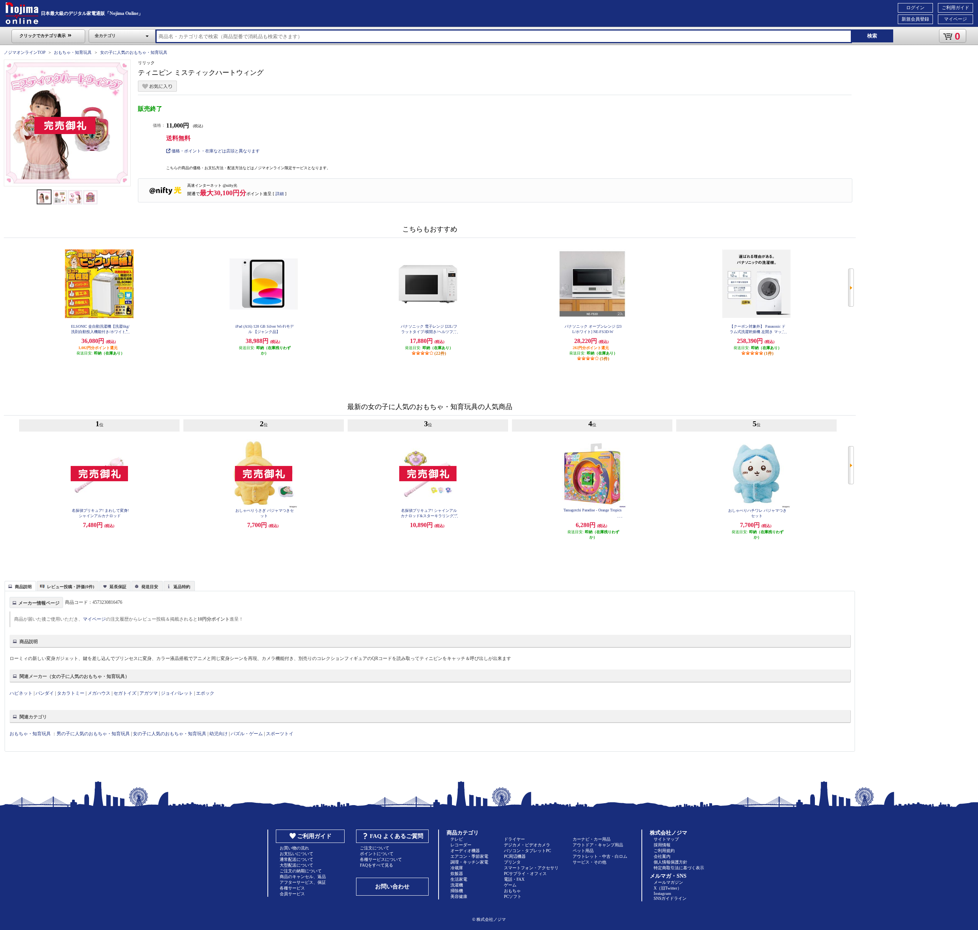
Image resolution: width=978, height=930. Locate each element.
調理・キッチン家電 (469, 862)
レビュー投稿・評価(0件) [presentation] (70, 586)
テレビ (456, 839)
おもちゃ (512, 890)
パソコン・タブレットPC (527, 850)
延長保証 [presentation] (118, 586)
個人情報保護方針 (670, 862)
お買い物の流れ (294, 848)
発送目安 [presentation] (149, 586)
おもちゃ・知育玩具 (73, 52)
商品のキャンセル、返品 (303, 876)
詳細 (279, 193)
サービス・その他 (589, 862)
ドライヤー (514, 839)
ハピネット (21, 693)
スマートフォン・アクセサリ (531, 867)
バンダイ (45, 693)
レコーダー (460, 845)
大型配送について (296, 865)
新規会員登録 (915, 19)
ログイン (915, 7)
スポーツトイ (279, 733)
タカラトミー (70, 693)
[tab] (20, 586)
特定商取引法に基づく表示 (679, 867)
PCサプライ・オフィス (525, 873)
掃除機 (456, 890)
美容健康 (458, 896)
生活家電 (458, 879)
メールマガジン (668, 882)
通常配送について (296, 859)
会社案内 (662, 856)
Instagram (662, 893)
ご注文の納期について (301, 871)
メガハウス (98, 693)
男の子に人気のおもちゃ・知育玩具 (93, 733)
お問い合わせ (392, 886)
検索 (872, 36)
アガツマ (148, 693)
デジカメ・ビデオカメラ (527, 845)
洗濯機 (456, 885)
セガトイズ (124, 693)
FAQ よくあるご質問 (396, 836)
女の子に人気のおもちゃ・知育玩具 (133, 52)
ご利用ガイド (955, 7)
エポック (205, 693)
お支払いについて (296, 853)
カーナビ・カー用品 (591, 839)
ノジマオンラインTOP (24, 52)
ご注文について (374, 848)
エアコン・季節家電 (469, 856)
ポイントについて (376, 853)
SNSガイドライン (670, 898)
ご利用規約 (664, 850)
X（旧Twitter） (668, 888)
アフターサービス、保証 (303, 882)
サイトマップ (666, 839)
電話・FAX (514, 879)
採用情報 (662, 845)
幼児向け (218, 733)
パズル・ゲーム (247, 733)
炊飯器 (456, 873)
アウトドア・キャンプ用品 (598, 845)
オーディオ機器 (465, 850)
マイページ (955, 19)
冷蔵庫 (456, 867)
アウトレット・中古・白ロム (600, 856)
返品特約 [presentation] (181, 586)
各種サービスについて (381, 859)
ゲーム (510, 885)
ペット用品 (583, 850)
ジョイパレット (177, 693)
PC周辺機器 (515, 856)
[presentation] (19, 585)
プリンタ (512, 862)
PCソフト (512, 896)
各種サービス (292, 888)
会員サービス (292, 893)
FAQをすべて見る (376, 865)
